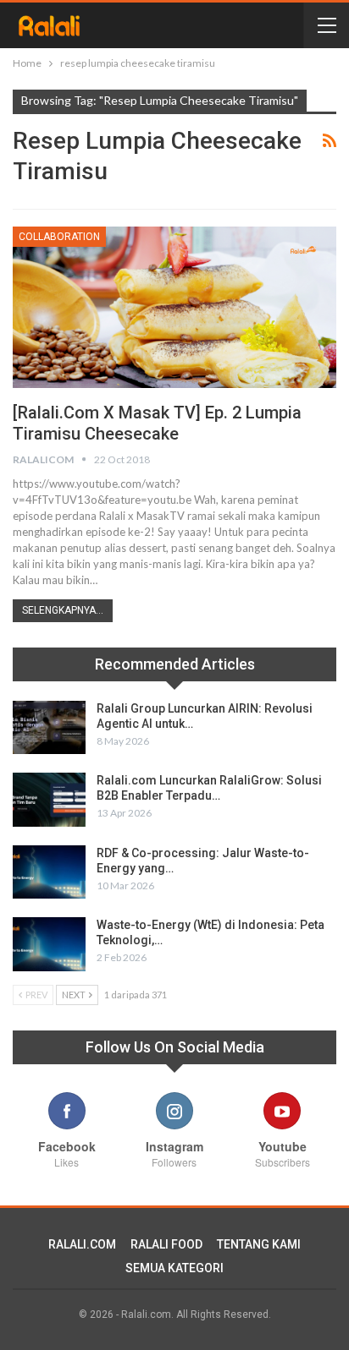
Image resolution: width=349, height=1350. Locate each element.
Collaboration (59, 237)
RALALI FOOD (166, 1244)
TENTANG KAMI (259, 1244)
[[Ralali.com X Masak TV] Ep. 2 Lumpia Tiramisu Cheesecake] (174, 307)
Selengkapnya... (62, 610)
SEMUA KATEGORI (174, 1268)
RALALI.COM (82, 1244)
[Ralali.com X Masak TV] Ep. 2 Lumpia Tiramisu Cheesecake (157, 423)
